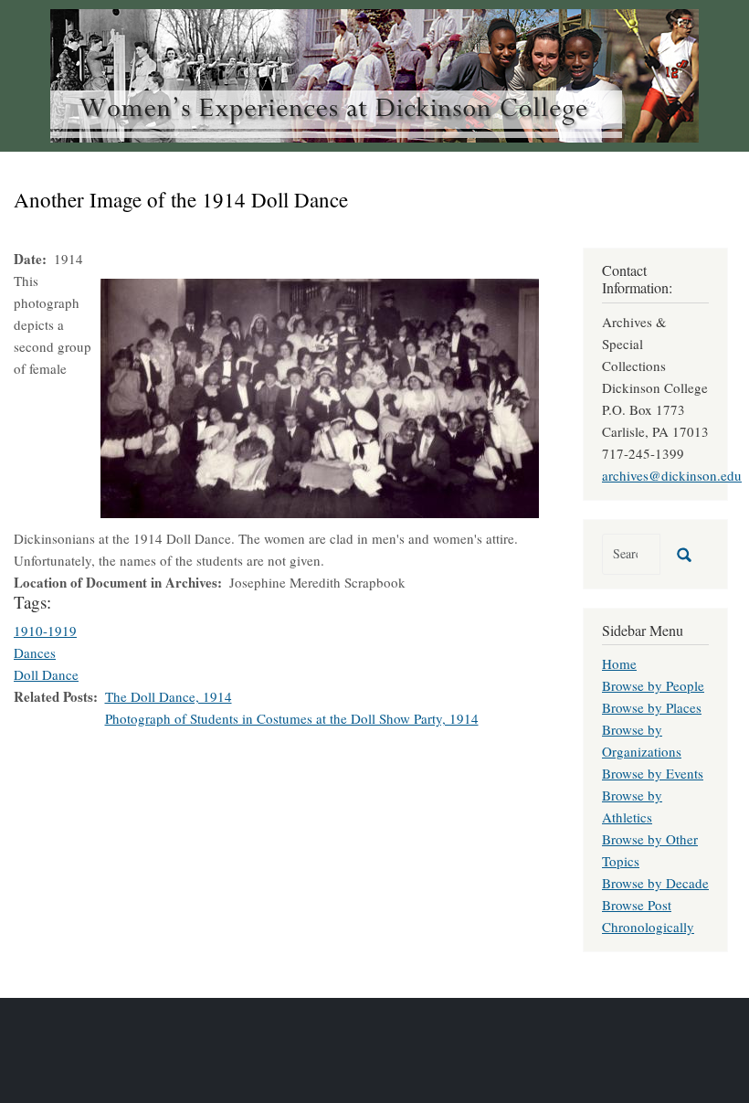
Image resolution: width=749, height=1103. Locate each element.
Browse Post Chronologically (648, 916)
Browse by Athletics (632, 806)
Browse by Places (652, 707)
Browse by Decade (655, 883)
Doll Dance (46, 674)
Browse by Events (652, 773)
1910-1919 (45, 630)
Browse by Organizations (641, 740)
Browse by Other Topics (650, 850)
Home (619, 663)
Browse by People (653, 685)
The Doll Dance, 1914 (168, 696)
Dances (35, 652)
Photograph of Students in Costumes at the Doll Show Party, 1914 (292, 718)
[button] (319, 396)
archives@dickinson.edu (672, 475)
